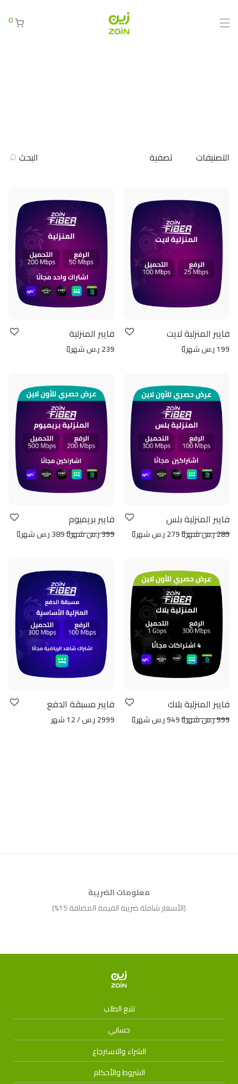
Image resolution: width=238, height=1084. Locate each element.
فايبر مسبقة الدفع (81, 704)
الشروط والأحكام (119, 1072)
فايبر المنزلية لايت (198, 333)
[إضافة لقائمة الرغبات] (128, 332)
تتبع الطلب (119, 1008)
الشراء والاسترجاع (119, 1051)
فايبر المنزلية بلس (198, 519)
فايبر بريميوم (92, 519)
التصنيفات (213, 157)
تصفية (161, 157)
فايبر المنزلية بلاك (199, 704)
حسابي (119, 1030)
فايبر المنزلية (92, 333)
